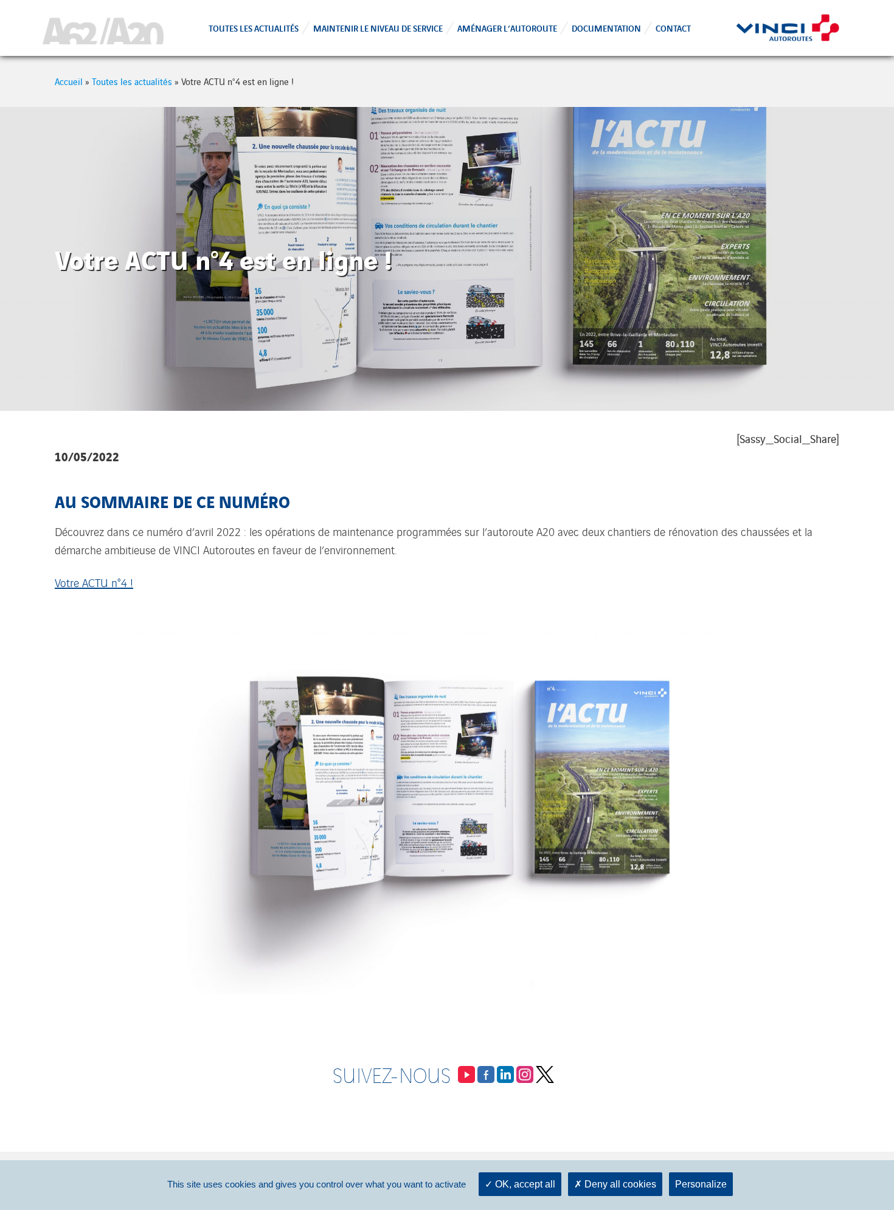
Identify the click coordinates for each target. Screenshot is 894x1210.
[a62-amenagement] (103, 28)
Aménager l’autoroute (507, 27)
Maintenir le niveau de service (378, 27)
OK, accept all (524, 1184)
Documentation (606, 27)
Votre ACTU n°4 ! (94, 582)
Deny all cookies (619, 1184)
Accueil (69, 81)
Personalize (701, 1184)
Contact (673, 27)
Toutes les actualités (254, 27)
